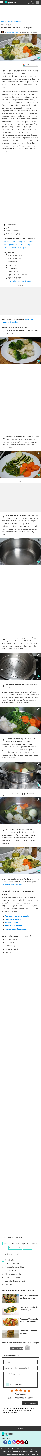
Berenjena (15, 1243)
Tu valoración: (20, 1394)
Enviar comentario (29, 1403)
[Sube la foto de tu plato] (27, 1348)
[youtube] (18, 1442)
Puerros (6, 1243)
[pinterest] (22, 1442)
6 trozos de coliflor (15, 258)
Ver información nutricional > (20, 281)
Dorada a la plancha (13, 919)
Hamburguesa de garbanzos (16, 929)
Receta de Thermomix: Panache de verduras (29, 1320)
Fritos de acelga (10, 1284)
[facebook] (5, 1442)
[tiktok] (26, 1442)
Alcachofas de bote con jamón (15, 1281)
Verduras (9, 21)
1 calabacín (12, 265)
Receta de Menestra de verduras (17, 321)
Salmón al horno (11, 922)
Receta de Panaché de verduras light (29, 1308)
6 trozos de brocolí (15, 255)
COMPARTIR (31, 4)
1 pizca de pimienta (15, 277)
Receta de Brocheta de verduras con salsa (29, 1296)
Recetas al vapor (19, 247)
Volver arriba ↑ (20, 1428)
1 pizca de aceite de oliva (17, 274)
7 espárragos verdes (15, 268)
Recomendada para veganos (14, 241)
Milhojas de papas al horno (14, 1274)
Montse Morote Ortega (13, 32)
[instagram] (14, 1442)
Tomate (34, 1243)
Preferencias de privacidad (30, 1451)
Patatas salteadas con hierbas (15, 1267)
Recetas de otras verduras (12, 884)
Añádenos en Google (31, 65)
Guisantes (27, 1247)
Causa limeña (9, 1260)
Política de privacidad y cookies (11, 1451)
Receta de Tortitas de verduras (28, 1332)
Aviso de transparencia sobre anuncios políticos (16, 1454)
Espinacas (25, 1243)
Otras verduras (17, 21)
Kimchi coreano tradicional (14, 1263)
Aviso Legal (36, 1449)
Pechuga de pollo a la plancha (17, 916)
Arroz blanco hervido (13, 925)
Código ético (35, 1454)
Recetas (3, 21)
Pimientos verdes (15, 1247)
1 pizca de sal (13, 271)
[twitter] (9, 1442)
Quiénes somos (26, 1449)
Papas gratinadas (10, 1270)
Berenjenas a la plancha (13, 1277)
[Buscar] (38, 2)
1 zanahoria (12, 261)
